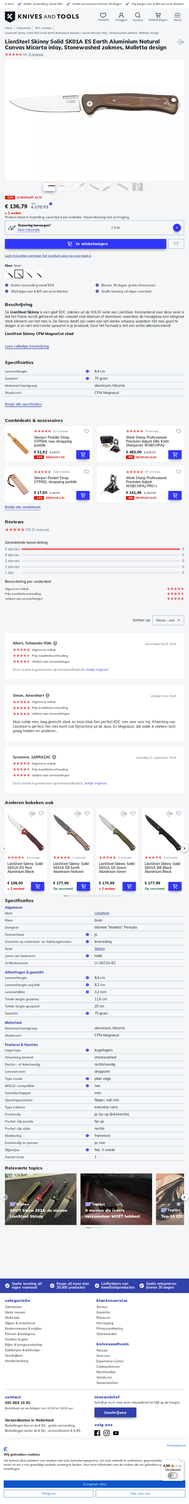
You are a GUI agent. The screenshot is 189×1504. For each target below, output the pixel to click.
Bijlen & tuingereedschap (23, 1345)
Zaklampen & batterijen (22, 1350)
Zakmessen (23, 28)
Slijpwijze (12, 1150)
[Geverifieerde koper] (55, 643)
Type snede (13, 1079)
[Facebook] (97, 1433)
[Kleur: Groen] (28, 274)
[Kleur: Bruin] (19, 274)
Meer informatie (29, 230)
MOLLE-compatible (19, 1086)
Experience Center (110, 1361)
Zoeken (138, 20)
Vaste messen (15, 1312)
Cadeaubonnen (108, 1366)
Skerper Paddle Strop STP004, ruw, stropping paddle (53, 441)
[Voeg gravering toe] (177, 228)
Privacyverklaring (109, 1328)
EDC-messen (43, 28)
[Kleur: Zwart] (9, 274)
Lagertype (13, 1050)
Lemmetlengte (16, 371)
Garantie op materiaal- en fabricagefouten (38, 942)
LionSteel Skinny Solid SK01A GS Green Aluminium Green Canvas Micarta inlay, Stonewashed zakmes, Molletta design (117, 868)
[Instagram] (106, 1433)
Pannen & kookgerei (20, 1334)
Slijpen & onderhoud (20, 1323)
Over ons (103, 1356)
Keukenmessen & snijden (23, 1328)
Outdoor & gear (16, 1339)
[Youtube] (116, 1433)
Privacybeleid (176, 1445)
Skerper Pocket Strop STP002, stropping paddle (55, 480)
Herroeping (104, 1323)
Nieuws (102, 1350)
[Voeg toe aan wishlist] (176, 244)
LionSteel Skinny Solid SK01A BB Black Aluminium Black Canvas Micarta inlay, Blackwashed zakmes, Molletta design (163, 868)
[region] (94, 126)
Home (8, 28)
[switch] (173, 1475)
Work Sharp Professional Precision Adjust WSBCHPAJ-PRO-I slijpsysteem (146, 482)
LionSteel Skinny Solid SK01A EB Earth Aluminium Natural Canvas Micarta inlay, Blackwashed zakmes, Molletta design (71, 868)
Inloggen (121, 20)
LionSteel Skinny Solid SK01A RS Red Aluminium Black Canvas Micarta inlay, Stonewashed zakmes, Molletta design (25, 868)
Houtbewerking (16, 1361)
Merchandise (106, 1372)
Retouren (103, 1318)
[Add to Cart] (83, 454)
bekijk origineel (97, 669)
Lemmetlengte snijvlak (22, 985)
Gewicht (11, 378)
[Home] (42, 14)
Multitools (12, 1318)
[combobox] (168, 620)
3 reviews (36, 54)
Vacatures (104, 1377)
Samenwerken (107, 1383)
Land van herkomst (20, 956)
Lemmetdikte (15, 992)
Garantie (103, 1312)
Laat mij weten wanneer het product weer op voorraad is (48, 256)
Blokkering (13, 1136)
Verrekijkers (13, 1355)
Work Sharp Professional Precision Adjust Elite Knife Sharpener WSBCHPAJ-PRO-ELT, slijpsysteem (147, 441)
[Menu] (181, 1463)
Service (101, 1307)
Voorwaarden (106, 1334)
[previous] (13, 848)
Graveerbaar (14, 934)
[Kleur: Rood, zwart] (38, 274)
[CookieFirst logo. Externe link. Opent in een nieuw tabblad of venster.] (5, 1449)
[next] (176, 848)
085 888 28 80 (17, 1402)
